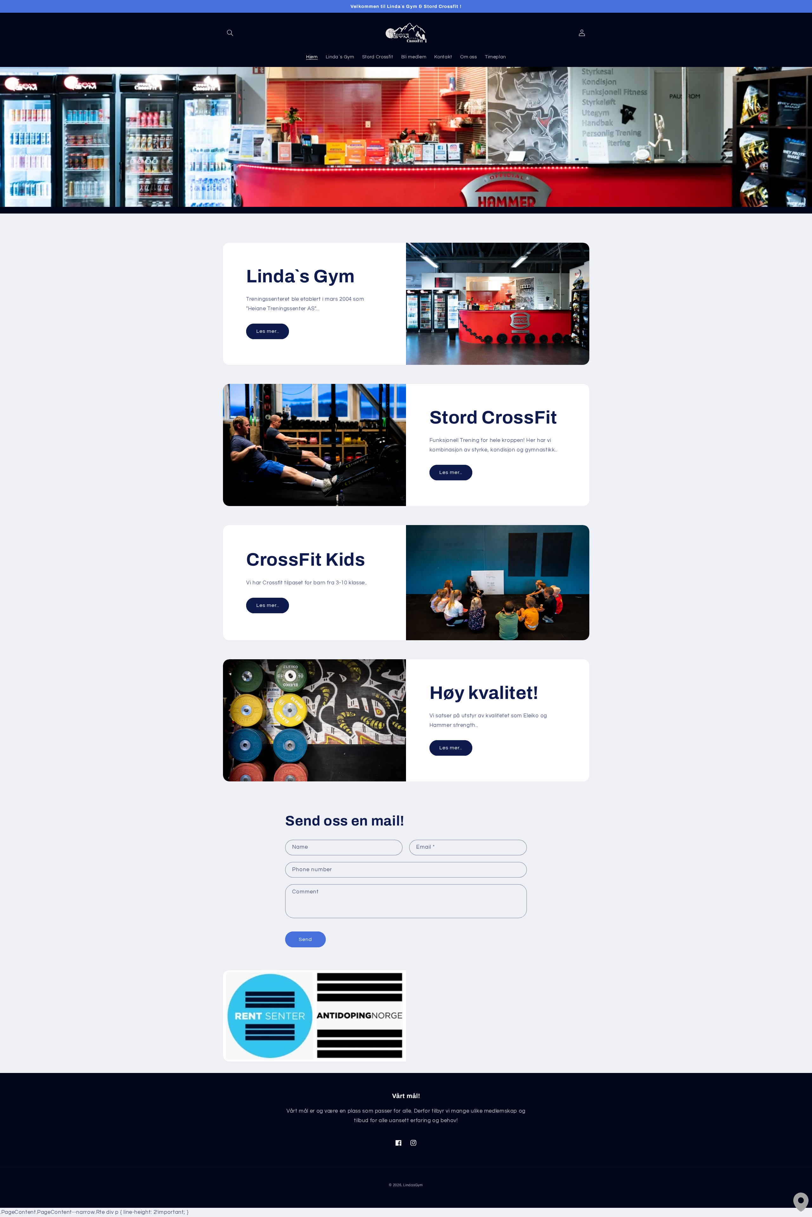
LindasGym (413, 1185)
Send (305, 939)
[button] (230, 33)
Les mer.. (267, 331)
